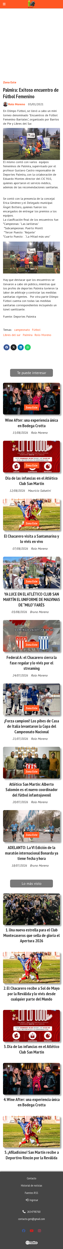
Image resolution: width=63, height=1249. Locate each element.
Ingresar (33, 1200)
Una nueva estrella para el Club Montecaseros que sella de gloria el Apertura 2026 (31, 935)
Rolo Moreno (16, 104)
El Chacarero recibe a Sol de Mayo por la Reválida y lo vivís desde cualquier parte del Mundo (33, 993)
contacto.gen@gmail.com (31, 1219)
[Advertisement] (31, 44)
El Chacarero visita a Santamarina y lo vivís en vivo (31, 538)
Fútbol (36, 330)
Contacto (31, 1178)
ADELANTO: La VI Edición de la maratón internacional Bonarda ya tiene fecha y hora (31, 853)
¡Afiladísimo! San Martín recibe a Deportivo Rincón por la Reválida (32, 1154)
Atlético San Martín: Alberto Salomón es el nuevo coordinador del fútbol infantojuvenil (32, 789)
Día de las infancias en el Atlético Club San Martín (31, 480)
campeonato (22, 330)
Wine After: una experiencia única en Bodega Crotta (31, 422)
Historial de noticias (31, 1185)
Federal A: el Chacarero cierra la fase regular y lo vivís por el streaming (32, 663)
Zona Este (9, 82)
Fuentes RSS (31, 1193)
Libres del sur (11, 335)
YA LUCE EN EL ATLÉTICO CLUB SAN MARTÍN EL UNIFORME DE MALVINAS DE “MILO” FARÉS (31, 599)
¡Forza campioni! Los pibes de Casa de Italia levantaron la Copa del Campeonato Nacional (31, 726)
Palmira (27, 335)
